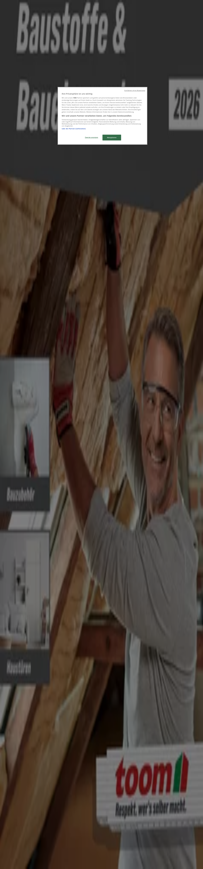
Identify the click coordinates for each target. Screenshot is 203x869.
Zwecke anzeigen (91, 137)
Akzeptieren (111, 137)
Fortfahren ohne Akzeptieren (134, 90)
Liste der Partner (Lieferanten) (74, 129)
